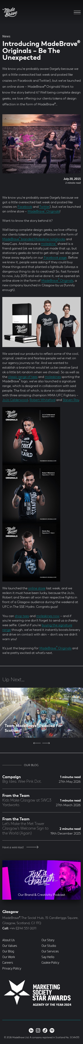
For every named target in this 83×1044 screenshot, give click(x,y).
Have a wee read (13, 847)
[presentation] (37, 743)
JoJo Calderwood (15, 400)
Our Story (48, 940)
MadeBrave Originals (44, 211)
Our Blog (8, 951)
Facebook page (55, 257)
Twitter (44, 207)
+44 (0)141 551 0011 (22, 928)
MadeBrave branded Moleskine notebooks (33, 239)
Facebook (25, 207)
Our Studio (49, 946)
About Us (8, 940)
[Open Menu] (77, 12)
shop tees (22, 616)
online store (36, 588)
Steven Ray (71, 400)
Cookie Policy (50, 962)
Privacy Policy (11, 968)
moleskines (53, 377)
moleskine (49, 244)
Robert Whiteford (42, 400)
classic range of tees (22, 377)
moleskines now (47, 616)
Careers (7, 962)
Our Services (50, 951)
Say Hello (48, 957)
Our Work (8, 957)
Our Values (9, 946)
